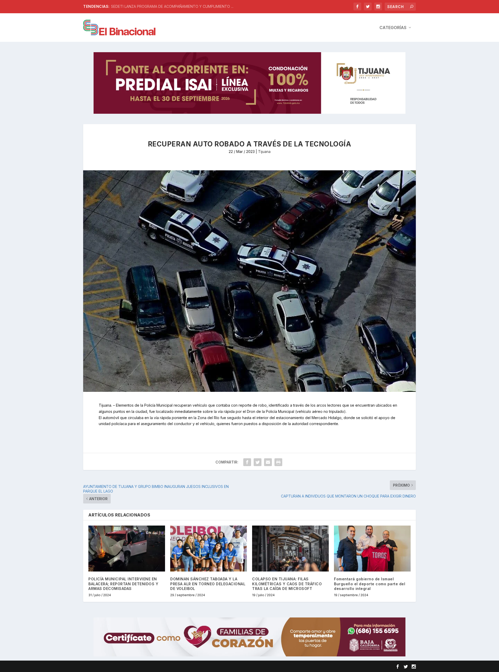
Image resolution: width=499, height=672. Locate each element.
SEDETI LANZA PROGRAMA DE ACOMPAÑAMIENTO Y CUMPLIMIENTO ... (172, 6)
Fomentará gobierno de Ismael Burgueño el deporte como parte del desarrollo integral (369, 583)
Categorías (392, 27)
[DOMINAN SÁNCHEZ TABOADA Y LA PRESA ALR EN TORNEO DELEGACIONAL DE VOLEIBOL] (208, 549)
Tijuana (264, 151)
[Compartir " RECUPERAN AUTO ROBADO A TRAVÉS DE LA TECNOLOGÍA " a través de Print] (278, 462)
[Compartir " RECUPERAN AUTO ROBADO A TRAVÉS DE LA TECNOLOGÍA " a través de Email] (268, 462)
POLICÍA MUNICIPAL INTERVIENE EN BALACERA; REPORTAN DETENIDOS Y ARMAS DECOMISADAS (123, 583)
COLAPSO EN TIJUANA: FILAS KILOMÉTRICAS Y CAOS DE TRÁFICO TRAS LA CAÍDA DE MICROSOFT (287, 583)
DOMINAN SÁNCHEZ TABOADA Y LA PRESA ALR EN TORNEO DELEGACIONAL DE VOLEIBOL (207, 583)
